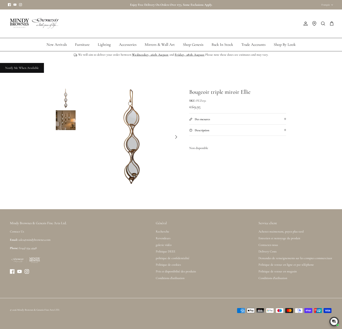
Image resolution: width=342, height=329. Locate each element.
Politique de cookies (168, 265)
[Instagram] (20, 4)
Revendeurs (163, 238)
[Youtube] (14, 4)
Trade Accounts (253, 44)
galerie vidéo (164, 245)
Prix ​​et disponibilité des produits (176, 271)
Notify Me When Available (22, 68)
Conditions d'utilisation (170, 278)
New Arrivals (57, 44)
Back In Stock (222, 44)
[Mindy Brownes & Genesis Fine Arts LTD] (33, 23)
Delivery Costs (267, 251)
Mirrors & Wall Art (160, 44)
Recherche (162, 231)
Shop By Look (285, 44)
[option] (132, 137)
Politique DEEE (165, 251)
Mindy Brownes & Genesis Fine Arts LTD (38, 309)
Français (325, 4)
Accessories (128, 44)
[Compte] (305, 23)
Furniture (82, 44)
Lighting (104, 44)
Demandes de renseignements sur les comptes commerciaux (295, 258)
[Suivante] (176, 137)
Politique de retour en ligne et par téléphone (286, 265)
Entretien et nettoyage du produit (279, 238)
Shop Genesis (193, 44)
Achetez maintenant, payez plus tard (281, 231)
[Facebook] (9, 4)
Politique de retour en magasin (277, 271)
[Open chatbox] (334, 321)
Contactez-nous (268, 245)
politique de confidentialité (172, 258)
